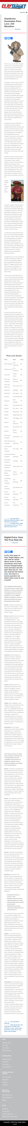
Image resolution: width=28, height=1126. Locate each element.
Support (4, 1100)
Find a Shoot (5, 1048)
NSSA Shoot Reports (15, 520)
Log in (15, 1124)
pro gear (12, 1028)
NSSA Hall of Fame (7, 1095)
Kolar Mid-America (15, 523)
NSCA (15, 1026)
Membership (5, 1079)
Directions (4, 1082)
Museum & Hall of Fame (6, 1090)
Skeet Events (7, 521)
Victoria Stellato (12, 1031)
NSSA (21, 523)
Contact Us (5, 1084)
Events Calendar (6, 1077)
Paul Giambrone (8, 525)
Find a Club (5, 1045)
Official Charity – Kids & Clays (9, 1116)
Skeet (22, 520)
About (4, 1105)
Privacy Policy (5, 1111)
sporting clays (18, 1028)
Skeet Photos (14, 521)
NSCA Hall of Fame (7, 1097)
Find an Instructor (6, 1050)
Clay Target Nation (14, 5)
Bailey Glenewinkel (15, 1024)
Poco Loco (15, 525)
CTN (12, 1026)
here (6, 574)
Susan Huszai (14, 1029)
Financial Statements (7, 1114)
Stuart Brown (7, 1029)
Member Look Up (6, 1042)
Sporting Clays (6, 1055)
